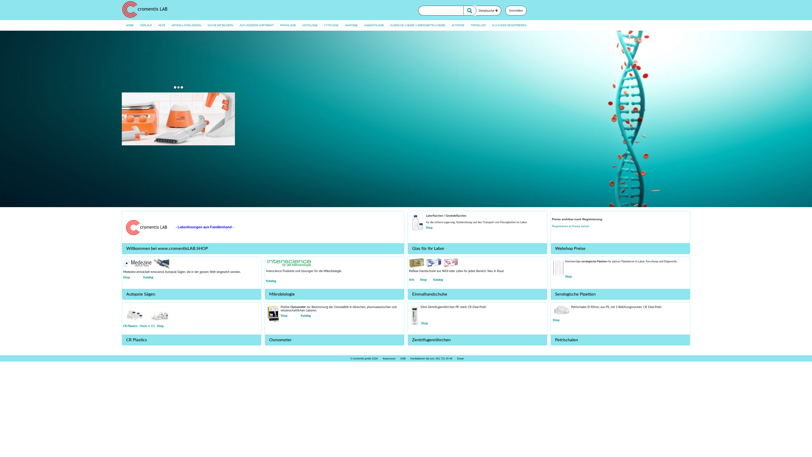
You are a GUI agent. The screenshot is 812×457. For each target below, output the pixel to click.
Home (130, 25)
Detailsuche (487, 10)
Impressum (389, 358)
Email (460, 358)
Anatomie (351, 25)
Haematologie (374, 25)
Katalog (148, 277)
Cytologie (331, 25)
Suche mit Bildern (220, 25)
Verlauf (146, 25)
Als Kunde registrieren (509, 25)
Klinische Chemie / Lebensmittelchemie (417, 25)
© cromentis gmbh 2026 (364, 358)
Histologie (310, 25)
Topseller (478, 25)
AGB (403, 358)
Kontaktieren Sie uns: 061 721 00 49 (431, 358)
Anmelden (516, 10)
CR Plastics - (131, 326)
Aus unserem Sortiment (257, 25)
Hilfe (161, 25)
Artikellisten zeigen (186, 25)
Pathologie (288, 25)
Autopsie (458, 25)
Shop (429, 227)
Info (411, 279)
